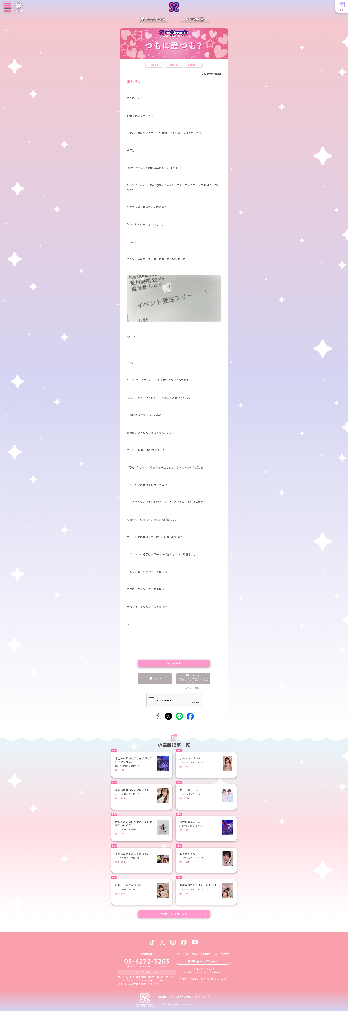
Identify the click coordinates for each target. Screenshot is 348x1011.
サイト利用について (177, 997)
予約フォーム (196, 979)
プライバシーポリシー (200, 997)
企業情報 (161, 997)
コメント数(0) (193, 687)
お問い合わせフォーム (203, 961)
